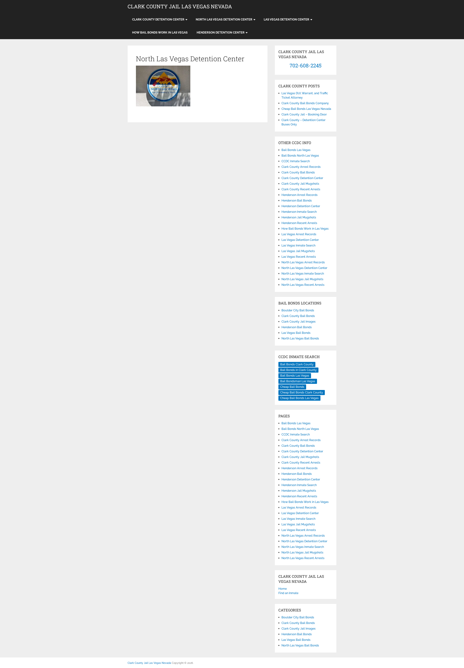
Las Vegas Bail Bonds (295, 333)
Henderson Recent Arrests (299, 223)
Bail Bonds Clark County (297, 364)
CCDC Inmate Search (295, 161)
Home (282, 588)
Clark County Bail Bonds (298, 172)
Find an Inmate (288, 593)
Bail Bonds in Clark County (298, 370)
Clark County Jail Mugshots (300, 183)
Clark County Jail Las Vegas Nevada (180, 6)
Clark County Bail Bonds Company (305, 103)
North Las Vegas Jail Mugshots (302, 279)
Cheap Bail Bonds (292, 387)
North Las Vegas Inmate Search (302, 273)
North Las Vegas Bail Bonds (300, 338)
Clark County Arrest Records (301, 167)
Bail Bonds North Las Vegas (300, 155)
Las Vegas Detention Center (286, 19)
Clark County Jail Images (298, 321)
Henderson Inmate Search (299, 211)
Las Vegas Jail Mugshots (298, 251)
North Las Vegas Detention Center (224, 19)
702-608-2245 (306, 65)
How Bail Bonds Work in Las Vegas (160, 32)
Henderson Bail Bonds (296, 200)
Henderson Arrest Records (299, 195)
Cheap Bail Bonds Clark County (301, 392)
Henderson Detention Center (221, 32)
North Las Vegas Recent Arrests (302, 285)
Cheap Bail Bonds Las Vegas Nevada (306, 109)
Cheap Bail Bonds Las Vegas (299, 398)
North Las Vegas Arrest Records (303, 262)
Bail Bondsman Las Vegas (297, 381)
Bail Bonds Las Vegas (295, 150)
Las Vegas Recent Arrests (298, 256)
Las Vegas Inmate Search (298, 245)
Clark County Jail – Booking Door (304, 114)
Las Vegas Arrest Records (298, 234)
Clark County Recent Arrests (300, 189)
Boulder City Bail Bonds (297, 310)
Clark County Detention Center (158, 19)
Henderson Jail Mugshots (298, 217)
